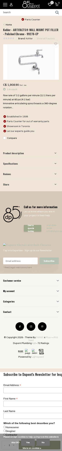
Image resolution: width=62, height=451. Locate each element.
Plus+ (49, 337)
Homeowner (12, 427)
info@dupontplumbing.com (52, 231)
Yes (28, 442)
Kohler (29, 38)
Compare (12, 138)
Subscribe (49, 261)
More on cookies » (32, 448)
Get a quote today (31, 228)
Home (9, 24)
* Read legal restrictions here (17, 267)
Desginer (11, 431)
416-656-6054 (51, 227)
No (43, 442)
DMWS (40, 337)
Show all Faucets (46, 38)
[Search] (57, 12)
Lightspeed (38, 356)
